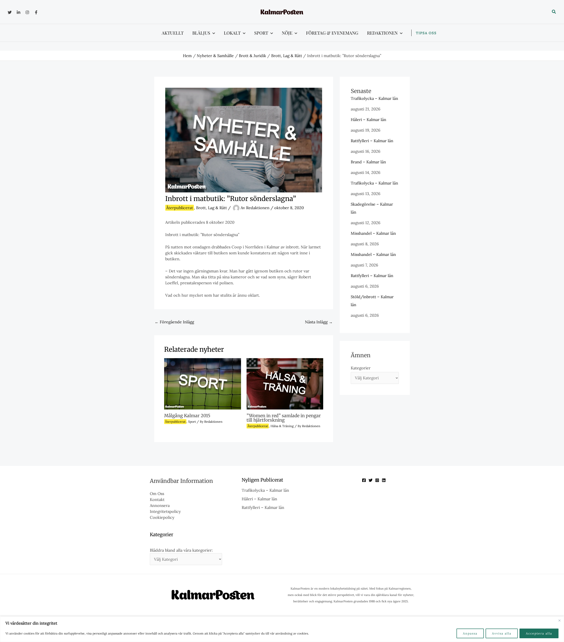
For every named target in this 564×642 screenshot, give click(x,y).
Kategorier (361, 367)
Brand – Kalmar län (368, 161)
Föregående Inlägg (174, 321)
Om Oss (157, 493)
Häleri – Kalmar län (368, 119)
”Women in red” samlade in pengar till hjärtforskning (284, 418)
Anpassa (470, 633)
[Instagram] (27, 12)
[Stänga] (559, 620)
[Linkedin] (18, 12)
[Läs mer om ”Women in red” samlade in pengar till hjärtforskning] (285, 383)
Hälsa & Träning (282, 426)
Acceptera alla (539, 633)
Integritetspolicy (165, 511)
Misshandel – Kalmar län (373, 233)
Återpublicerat (179, 207)
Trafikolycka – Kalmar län (374, 98)
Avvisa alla (501, 633)
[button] (554, 12)
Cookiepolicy (162, 517)
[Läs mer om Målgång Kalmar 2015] (202, 383)
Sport (192, 422)
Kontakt (157, 499)
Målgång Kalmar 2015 (187, 415)
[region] (282, 629)
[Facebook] (36, 12)
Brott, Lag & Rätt (211, 207)
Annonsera (160, 505)
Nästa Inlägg (319, 321)
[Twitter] (10, 12)
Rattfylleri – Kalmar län (372, 140)
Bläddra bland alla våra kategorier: (181, 550)
